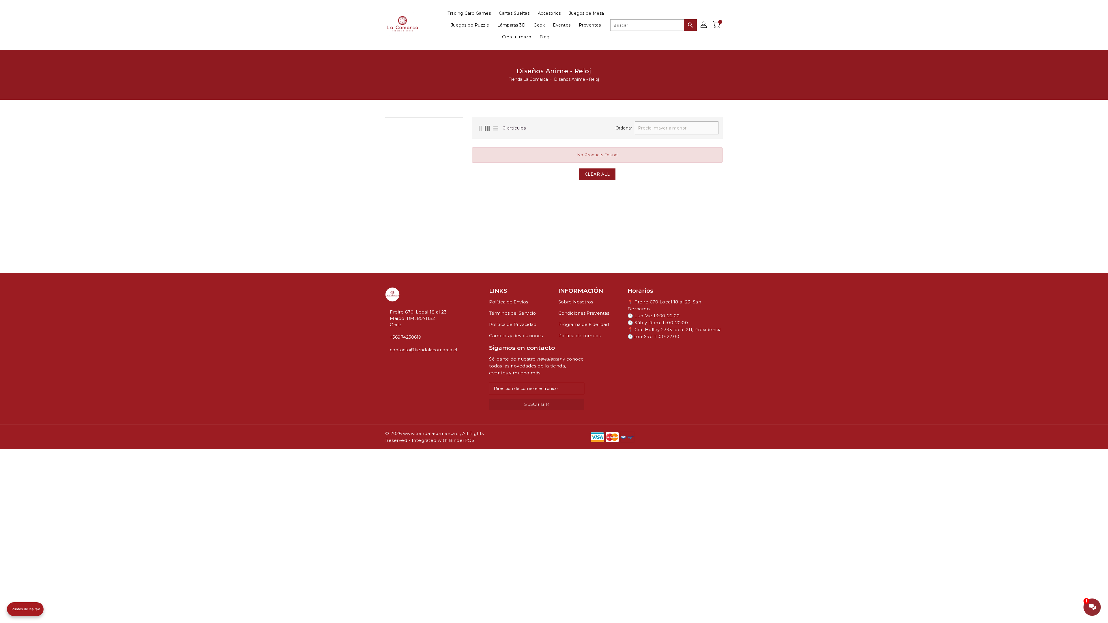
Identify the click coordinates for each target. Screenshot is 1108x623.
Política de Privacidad (512, 324)
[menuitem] (469, 13)
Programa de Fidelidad (583, 324)
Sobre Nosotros (575, 302)
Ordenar (623, 128)
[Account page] (704, 25)
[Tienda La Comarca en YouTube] (396, 362)
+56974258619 (405, 337)
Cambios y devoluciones (516, 335)
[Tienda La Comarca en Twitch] (401, 362)
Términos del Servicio (512, 313)
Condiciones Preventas (583, 313)
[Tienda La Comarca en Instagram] (391, 362)
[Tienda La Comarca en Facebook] (387, 362)
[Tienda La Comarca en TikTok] (405, 362)
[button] (25, 609)
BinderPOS (462, 440)
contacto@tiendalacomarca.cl (423, 349)
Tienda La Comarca (528, 79)
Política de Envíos (508, 302)
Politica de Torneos (579, 335)
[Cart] (717, 25)
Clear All (597, 174)
